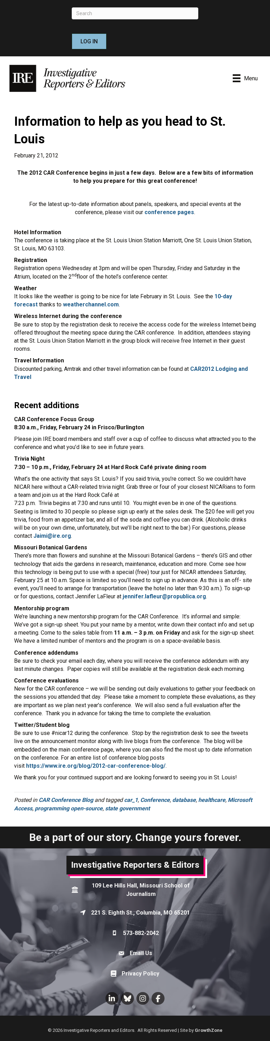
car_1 (131, 800)
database (184, 800)
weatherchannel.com (91, 304)
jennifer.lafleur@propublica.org (164, 596)
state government (127, 808)
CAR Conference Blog (66, 800)
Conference (155, 800)
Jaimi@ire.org (52, 535)
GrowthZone (209, 1030)
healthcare (211, 800)
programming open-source (69, 808)
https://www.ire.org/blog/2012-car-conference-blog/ (96, 765)
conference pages (169, 212)
